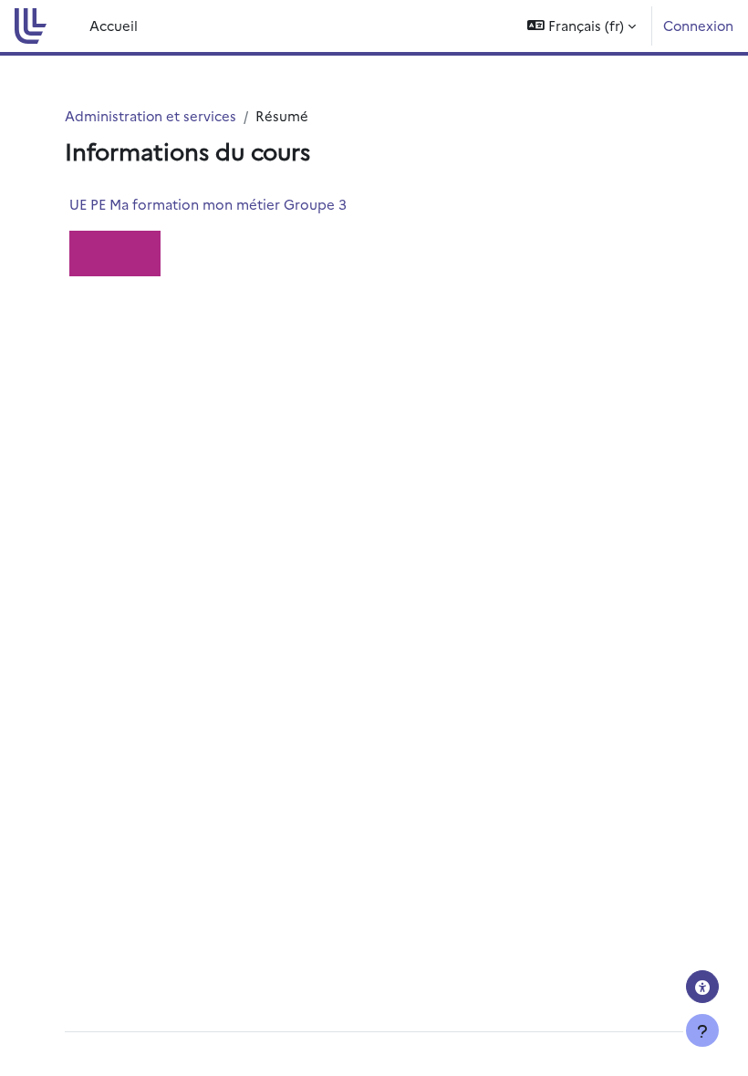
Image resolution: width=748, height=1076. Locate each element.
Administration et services (150, 115)
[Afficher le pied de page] (702, 1030)
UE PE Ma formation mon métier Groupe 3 (208, 203)
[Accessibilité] (702, 986)
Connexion (698, 25)
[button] (581, 26)
